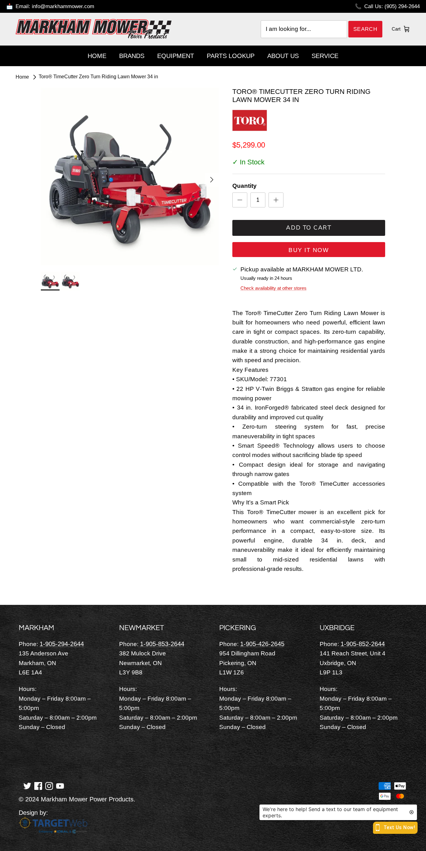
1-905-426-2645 (262, 643)
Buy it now (308, 250)
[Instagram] (49, 785)
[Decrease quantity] (239, 199)
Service (325, 55)
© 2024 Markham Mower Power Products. (77, 799)
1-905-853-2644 (162, 643)
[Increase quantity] (276, 199)
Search (365, 29)
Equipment (175, 55)
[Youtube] (60, 785)
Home (97, 55)
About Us (283, 55)
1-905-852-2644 (363, 643)
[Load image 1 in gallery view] (130, 176)
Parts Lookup (230, 55)
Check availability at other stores (273, 288)
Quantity (244, 185)
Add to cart (308, 228)
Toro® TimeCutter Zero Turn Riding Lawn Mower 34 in (98, 77)
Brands (131, 55)
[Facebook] (38, 785)
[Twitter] (27, 785)
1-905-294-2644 (62, 643)
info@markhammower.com (63, 6)
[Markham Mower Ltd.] (94, 29)
